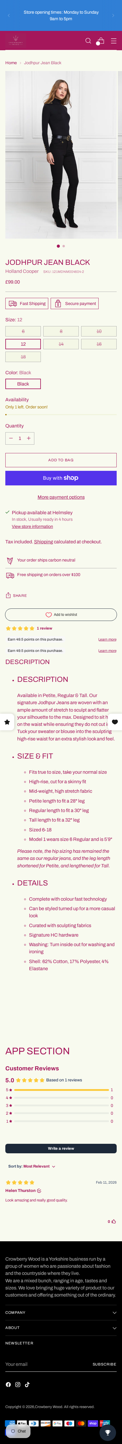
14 (61, 344)
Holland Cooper (21, 271)
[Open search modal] (88, 40)
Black (23, 383)
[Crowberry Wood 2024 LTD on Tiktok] (27, 1386)
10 (99, 331)
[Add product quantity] (11, 438)
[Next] (113, 15)
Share (20, 596)
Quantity (14, 425)
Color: (18, 372)
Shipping (43, 541)
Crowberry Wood (48, 1407)
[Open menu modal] (113, 40)
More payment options (61, 497)
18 (23, 356)
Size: (13, 319)
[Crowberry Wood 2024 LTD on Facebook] (8, 1386)
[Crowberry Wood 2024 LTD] (15, 40)
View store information (32, 526)
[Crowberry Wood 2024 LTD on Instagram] (18, 1386)
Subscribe (105, 1364)
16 (99, 344)
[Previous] (8, 15)
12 (23, 344)
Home (11, 62)
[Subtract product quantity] (28, 438)
